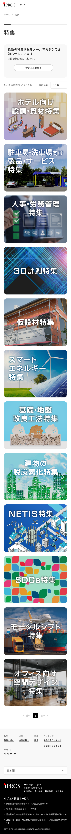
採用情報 (49, 791)
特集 (36, 740)
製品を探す (9, 740)
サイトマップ (10, 754)
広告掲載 (60, 791)
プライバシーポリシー (34, 785)
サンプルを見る (33, 67)
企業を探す (24, 740)
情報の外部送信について (33, 788)
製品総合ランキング (52, 740)
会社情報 (38, 791)
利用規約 (28, 791)
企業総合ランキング (52, 745)
